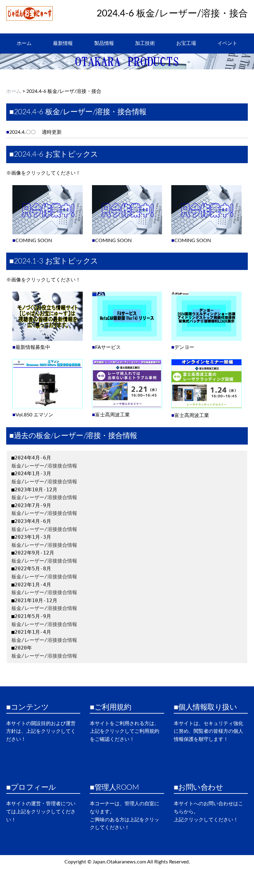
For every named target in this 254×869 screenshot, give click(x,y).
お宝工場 (186, 43)
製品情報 (104, 43)
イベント (227, 43)
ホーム (24, 43)
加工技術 (145, 43)
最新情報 (63, 43)
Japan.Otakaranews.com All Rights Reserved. (141, 861)
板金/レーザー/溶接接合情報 (44, 466)
